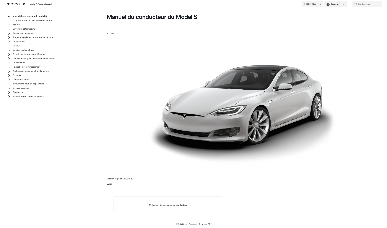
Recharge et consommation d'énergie (31, 71)
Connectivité (19, 41)
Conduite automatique (23, 50)
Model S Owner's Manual (41, 4)
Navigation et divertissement (26, 67)
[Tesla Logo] (16, 4)
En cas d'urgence (21, 88)
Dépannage (18, 92)
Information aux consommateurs (28, 96)
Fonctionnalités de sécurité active (29, 54)
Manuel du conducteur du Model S (30, 16)
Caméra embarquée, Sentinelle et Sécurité (33, 58)
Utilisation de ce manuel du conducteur (168, 205)
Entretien (17, 75)
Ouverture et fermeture (24, 29)
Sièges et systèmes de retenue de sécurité (33, 37)
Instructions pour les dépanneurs (28, 83)
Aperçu (16, 24)
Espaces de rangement (23, 33)
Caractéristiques (21, 79)
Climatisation (19, 62)
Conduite (17, 45)
